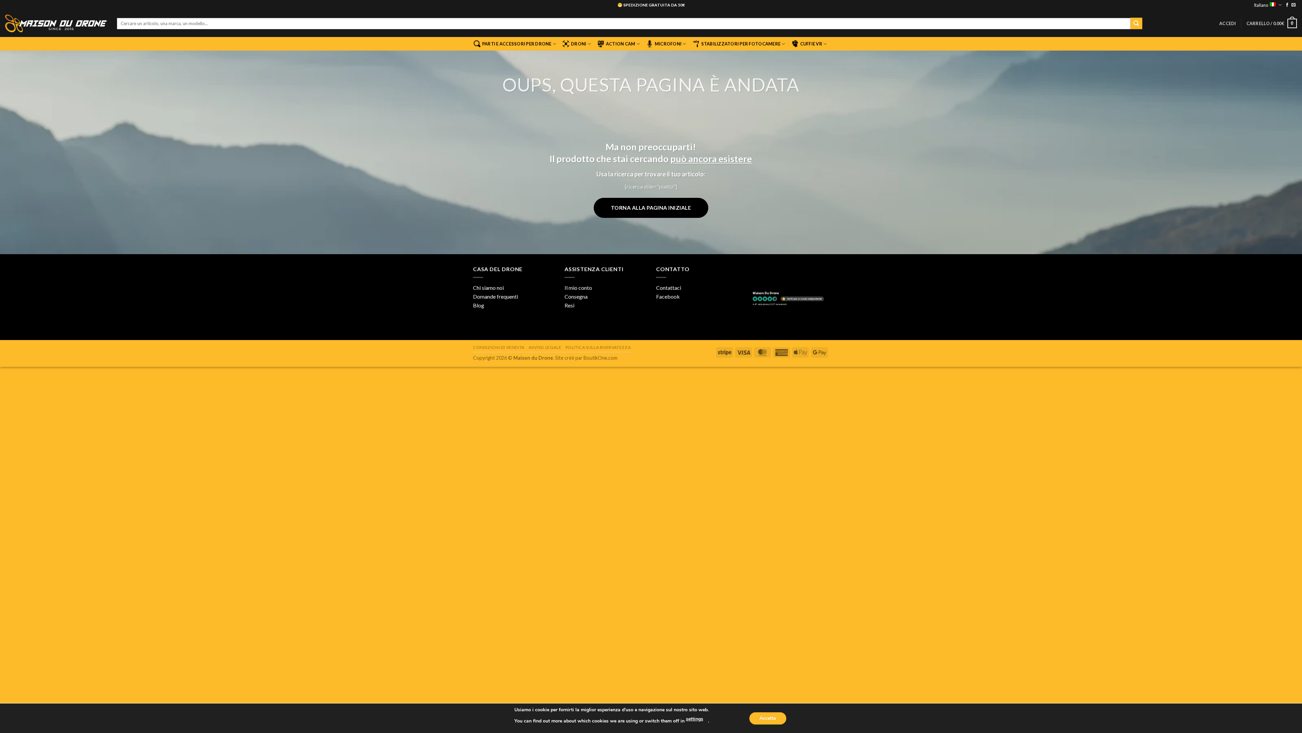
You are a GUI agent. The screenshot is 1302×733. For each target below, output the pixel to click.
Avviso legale (545, 347)
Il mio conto (578, 287)
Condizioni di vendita (499, 347)
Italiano (1261, 5)
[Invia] (1136, 23)
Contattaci (668, 287)
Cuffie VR (811, 43)
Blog (478, 305)
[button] (1227, 23)
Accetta (768, 718)
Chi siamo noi (488, 287)
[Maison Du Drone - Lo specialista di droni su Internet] (56, 23)
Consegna (576, 296)
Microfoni (668, 43)
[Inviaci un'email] (1293, 5)
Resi (569, 305)
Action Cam (620, 43)
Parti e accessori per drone (517, 43)
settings (694, 719)
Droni (578, 43)
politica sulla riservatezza (598, 347)
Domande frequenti (495, 296)
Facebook (668, 296)
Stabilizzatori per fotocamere (741, 43)
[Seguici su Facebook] (1287, 5)
